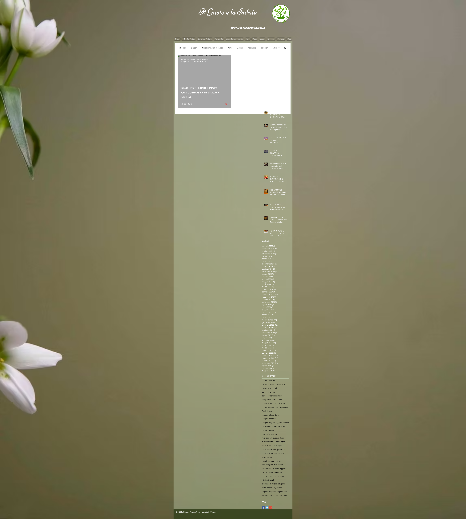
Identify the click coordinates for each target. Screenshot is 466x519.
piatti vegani (277, 445)
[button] (285, 48)
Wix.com (213, 512)
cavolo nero (266, 388)
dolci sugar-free (281, 407)
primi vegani (267, 457)
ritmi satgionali (268, 480)
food (264, 411)
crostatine (281, 403)
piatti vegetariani (269, 449)
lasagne (270, 411)
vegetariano (282, 491)
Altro (275, 48)
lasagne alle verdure (270, 415)
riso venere (266, 468)
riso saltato (278, 464)
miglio (271, 430)
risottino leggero (279, 468)
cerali (275, 388)
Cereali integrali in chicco (212, 48)
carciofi (272, 380)
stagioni (281, 484)
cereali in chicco (268, 392)
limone (286, 422)
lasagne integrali (269, 419)
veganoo (272, 491)
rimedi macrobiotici (270, 461)
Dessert (194, 48)
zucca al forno (281, 495)
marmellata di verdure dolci (273, 426)
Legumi (240, 48)
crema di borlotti (269, 403)
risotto (264, 472)
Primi (230, 48)
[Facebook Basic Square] (263, 507)
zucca (272, 495)
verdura (265, 495)
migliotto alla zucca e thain (273, 438)
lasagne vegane (268, 422)
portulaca (266, 453)
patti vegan (280, 442)
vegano (265, 491)
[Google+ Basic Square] (270, 507)
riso (280, 461)
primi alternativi (277, 453)
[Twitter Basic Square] (267, 507)
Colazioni (264, 48)
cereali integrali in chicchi (272, 396)
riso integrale (267, 464)
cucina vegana (268, 407)
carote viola (280, 384)
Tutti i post (182, 48)
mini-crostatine (268, 442)
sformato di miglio (269, 484)
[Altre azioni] (226, 60)
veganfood (278, 488)
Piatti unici (252, 48)
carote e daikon (268, 384)
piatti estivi (266, 445)
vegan (269, 488)
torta (264, 488)
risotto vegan (279, 476)
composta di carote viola (272, 399)
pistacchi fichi (282, 449)
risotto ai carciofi (275, 472)
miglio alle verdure (269, 434)
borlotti (265, 380)
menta (264, 430)
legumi (279, 422)
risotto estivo (267, 476)
